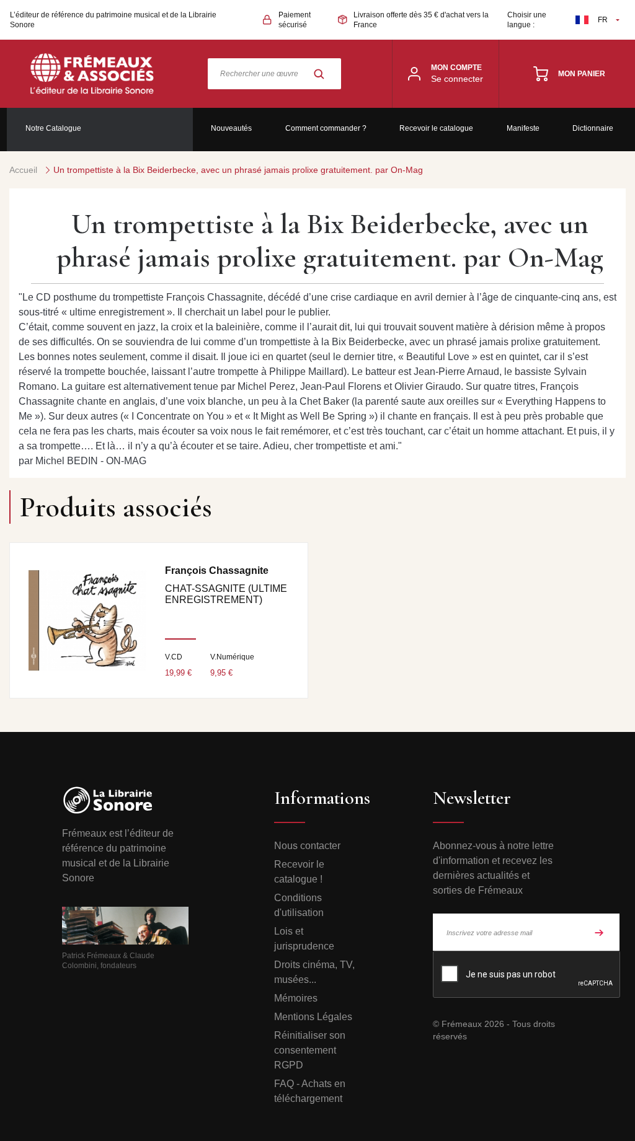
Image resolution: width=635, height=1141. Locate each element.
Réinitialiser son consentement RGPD (309, 1050)
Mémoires (296, 998)
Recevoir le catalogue (436, 128)
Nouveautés (231, 128)
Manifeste (523, 128)
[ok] (599, 932)
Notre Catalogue (53, 128)
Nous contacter (307, 845)
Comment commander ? (325, 128)
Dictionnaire (592, 128)
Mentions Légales (313, 1016)
